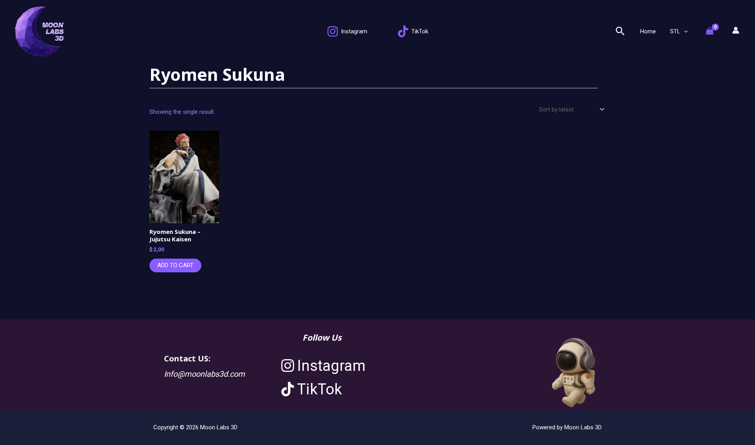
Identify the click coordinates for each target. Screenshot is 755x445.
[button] (620, 31)
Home (648, 31)
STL (675, 31)
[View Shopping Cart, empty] (714, 31)
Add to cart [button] (175, 265)
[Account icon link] (735, 30)
